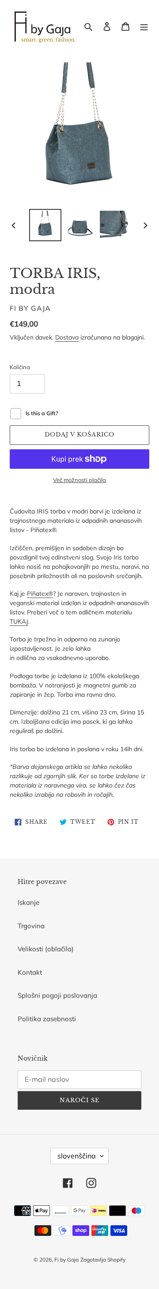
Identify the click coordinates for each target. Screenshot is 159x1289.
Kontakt (30, 972)
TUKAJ (19, 621)
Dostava (67, 337)
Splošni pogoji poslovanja (57, 995)
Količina (20, 366)
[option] (45, 225)
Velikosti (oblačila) (46, 949)
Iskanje (28, 902)
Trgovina (31, 926)
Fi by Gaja (66, 1259)
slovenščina (76, 1155)
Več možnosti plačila (79, 479)
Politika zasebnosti (47, 1019)
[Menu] (144, 26)
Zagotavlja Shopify (102, 1259)
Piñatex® (40, 593)
